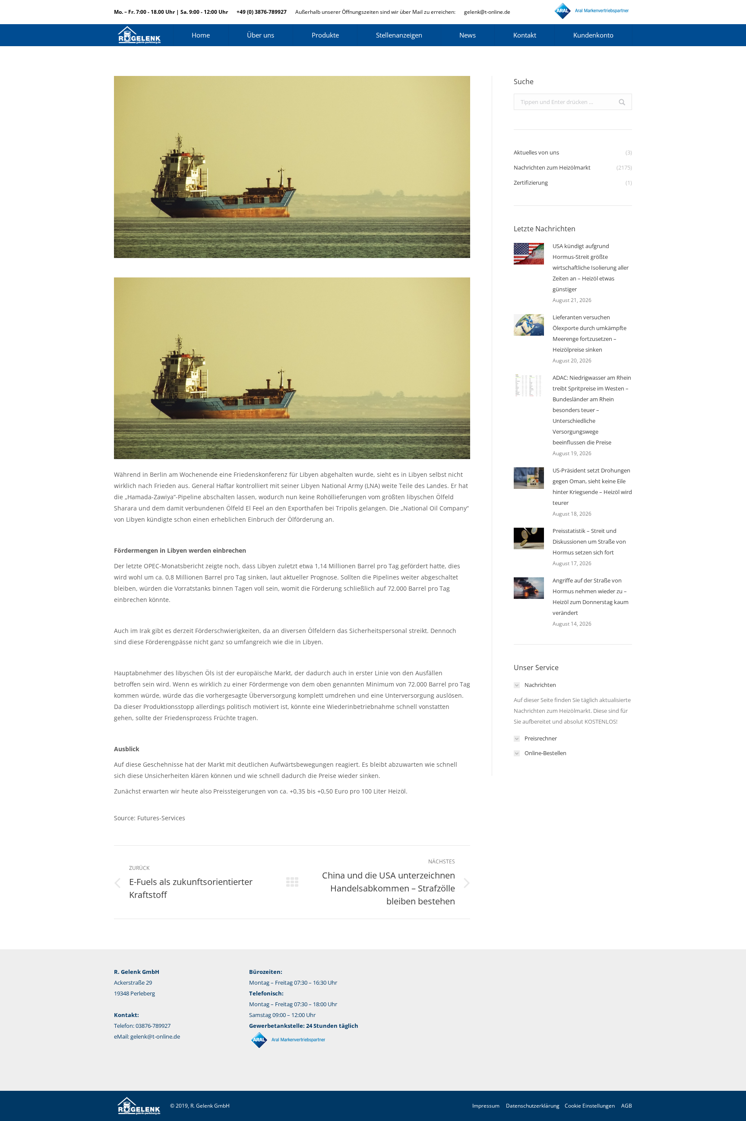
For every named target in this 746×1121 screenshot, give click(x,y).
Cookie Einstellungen (590, 1105)
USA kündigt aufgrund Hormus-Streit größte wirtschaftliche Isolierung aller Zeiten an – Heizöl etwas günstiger (591, 267)
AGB (626, 1105)
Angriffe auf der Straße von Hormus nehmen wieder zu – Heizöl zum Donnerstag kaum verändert (591, 596)
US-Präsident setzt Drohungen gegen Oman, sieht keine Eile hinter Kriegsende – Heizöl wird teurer (592, 486)
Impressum (485, 1105)
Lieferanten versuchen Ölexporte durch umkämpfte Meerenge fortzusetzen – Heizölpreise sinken (589, 333)
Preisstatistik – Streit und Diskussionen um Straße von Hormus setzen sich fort (589, 541)
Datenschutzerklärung (533, 1105)
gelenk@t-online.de (487, 12)
